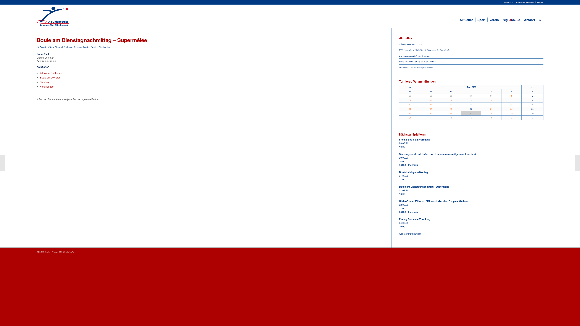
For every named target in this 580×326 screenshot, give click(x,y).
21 (491, 108)
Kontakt (540, 2)
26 (451, 113)
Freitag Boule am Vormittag (414, 139)
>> (532, 87)
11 (431, 104)
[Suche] (540, 20)
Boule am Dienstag (82, 47)
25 (431, 113)
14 (491, 104)
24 (410, 113)
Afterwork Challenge (63, 47)
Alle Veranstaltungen (410, 233)
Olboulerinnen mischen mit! (410, 44)
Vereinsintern (104, 47)
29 (451, 95)
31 (491, 95)
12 (451, 104)
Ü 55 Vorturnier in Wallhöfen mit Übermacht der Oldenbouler (424, 49)
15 (511, 104)
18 (431, 108)
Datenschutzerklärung (525, 2)
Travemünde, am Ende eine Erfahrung (414, 55)
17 (410, 108)
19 (451, 108)
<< (410, 87)
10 (410, 104)
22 (511, 108)
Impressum (508, 2)
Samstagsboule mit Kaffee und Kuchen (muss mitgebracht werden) (437, 154)
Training (94, 47)
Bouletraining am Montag (413, 172)
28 (431, 95)
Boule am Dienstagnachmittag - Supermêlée (424, 186)
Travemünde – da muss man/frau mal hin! (416, 67)
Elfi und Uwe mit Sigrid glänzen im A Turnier (417, 61)
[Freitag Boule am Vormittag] (2, 163)
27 (410, 95)
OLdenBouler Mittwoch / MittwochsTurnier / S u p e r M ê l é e (433, 201)
